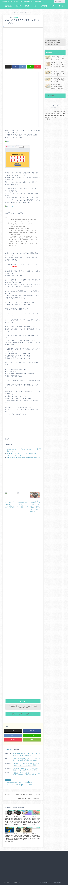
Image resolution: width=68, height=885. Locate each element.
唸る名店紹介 (44, 5)
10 (55, 111)
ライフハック (18, 5)
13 (64, 111)
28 (46, 117)
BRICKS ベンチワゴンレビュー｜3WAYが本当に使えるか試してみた (57, 58)
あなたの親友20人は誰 (12, 782)
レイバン (32, 782)
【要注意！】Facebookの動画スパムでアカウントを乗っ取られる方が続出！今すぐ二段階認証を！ (26, 774)
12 (61, 111)
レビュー (35, 5)
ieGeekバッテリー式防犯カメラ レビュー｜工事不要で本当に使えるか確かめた (54, 65)
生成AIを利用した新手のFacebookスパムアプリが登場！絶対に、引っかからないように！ (26, 754)
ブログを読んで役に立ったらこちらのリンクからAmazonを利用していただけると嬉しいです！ (54, 42)
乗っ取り (19, 785)
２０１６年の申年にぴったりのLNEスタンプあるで (27, 798)
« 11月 (46, 119)
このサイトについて (16, 882)
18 (58, 113)
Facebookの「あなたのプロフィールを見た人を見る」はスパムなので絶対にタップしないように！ (26, 769)
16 (52, 113)
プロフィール (52, 5)
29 (49, 117)
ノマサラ (50, 882)
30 (52, 117)
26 (61, 115)
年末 (24, 785)
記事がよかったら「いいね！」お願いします (23, 714)
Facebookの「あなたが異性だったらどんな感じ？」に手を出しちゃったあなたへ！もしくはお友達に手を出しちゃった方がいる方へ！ (35, 506)
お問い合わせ (61, 5)
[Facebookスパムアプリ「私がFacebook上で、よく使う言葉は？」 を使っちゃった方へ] (10, 495)
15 (49, 113)
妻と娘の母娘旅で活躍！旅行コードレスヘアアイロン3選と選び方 (57, 73)
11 (58, 111)
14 (46, 113)
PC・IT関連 (27, 5)
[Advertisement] (22, 100)
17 (55, 113)
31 (55, 117)
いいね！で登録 (50, 95)
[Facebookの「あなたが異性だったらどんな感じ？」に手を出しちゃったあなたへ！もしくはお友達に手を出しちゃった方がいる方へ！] (35, 495)
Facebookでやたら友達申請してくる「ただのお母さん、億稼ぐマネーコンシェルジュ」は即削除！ (26, 764)
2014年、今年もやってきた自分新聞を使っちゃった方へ (23, 457)
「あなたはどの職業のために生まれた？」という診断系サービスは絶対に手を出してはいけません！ (26, 759)
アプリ (20, 782)
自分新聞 (30, 785)
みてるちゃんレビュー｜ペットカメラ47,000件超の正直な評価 (57, 79)
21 (46, 115)
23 (52, 115)
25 (58, 115)
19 (61, 113)
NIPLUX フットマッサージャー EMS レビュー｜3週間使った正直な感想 (57, 86)
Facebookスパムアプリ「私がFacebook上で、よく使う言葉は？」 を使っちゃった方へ (10, 504)
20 (64, 113)
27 (64, 115)
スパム (26, 782)
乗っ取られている (11, 785)
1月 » (50, 119)
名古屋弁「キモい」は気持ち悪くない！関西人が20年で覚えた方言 (22, 794)
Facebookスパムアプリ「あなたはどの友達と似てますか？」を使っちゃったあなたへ (22, 504)
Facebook (9, 749)
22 (49, 115)
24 (55, 115)
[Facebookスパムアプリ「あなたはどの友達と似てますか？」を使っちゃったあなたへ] (22, 495)
